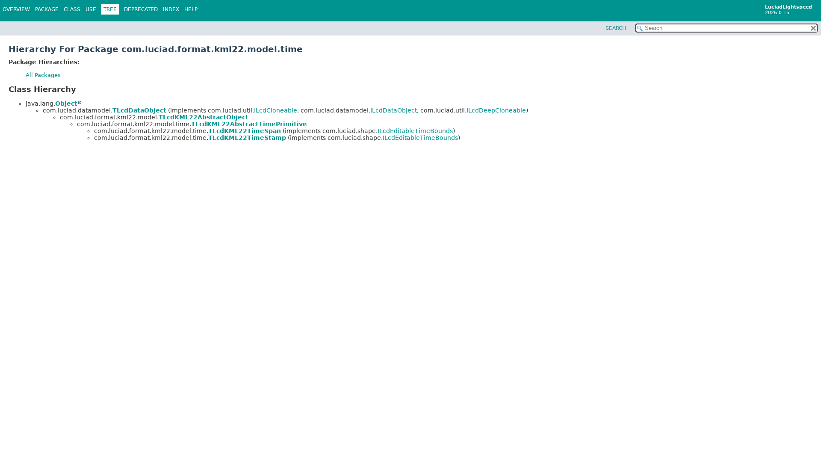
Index (171, 9)
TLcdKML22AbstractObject (203, 117)
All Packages (43, 75)
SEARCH (615, 28)
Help (191, 9)
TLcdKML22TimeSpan (244, 130)
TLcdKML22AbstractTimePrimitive (249, 124)
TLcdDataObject (139, 110)
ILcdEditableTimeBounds (415, 130)
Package (47, 9)
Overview (16, 9)
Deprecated (141, 9)
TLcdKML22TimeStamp (247, 137)
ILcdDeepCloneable (496, 110)
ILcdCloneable (275, 110)
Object (66, 103)
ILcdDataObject (393, 110)
